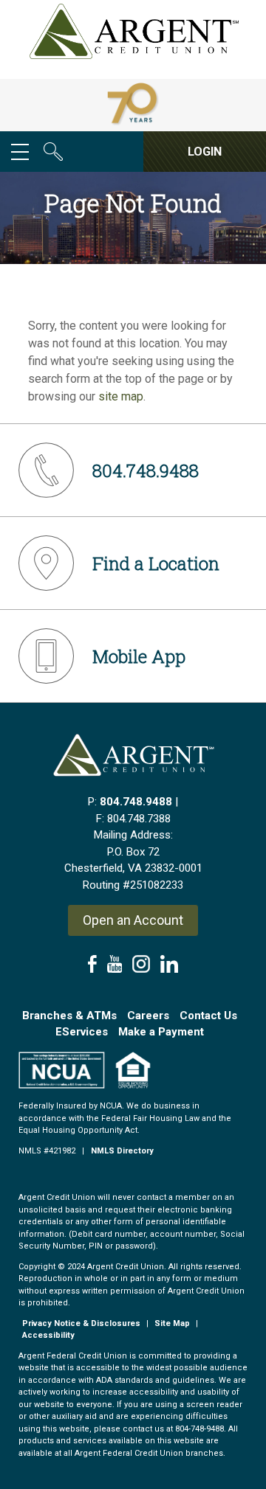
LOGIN (205, 152)
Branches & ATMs (69, 1015)
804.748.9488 (136, 801)
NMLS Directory (122, 1151)
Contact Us (208, 1015)
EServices (81, 1031)
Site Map (172, 1323)
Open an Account (133, 920)
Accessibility (48, 1335)
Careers (148, 1015)
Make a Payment (161, 1031)
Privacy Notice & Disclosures (81, 1323)
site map (120, 396)
